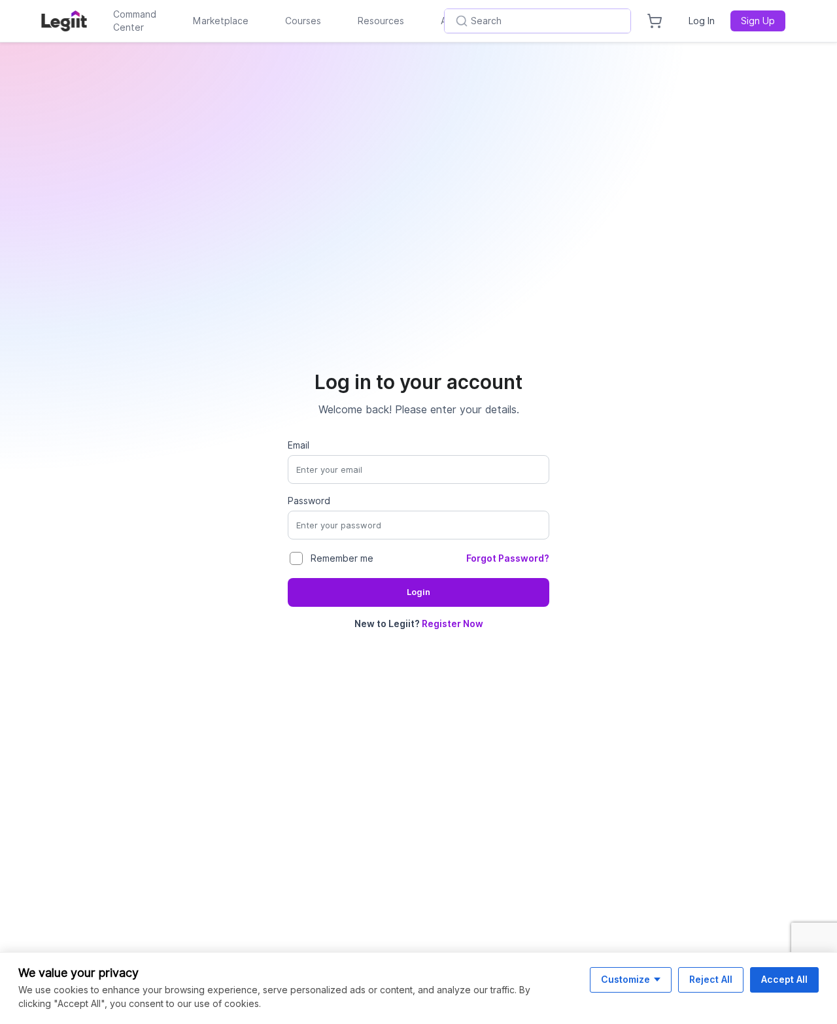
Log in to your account (418, 382)
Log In (702, 21)
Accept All (784, 979)
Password (309, 501)
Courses (303, 21)
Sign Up (758, 21)
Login (418, 592)
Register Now (452, 624)
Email (298, 445)
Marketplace (220, 21)
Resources (381, 21)
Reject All (710, 979)
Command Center (134, 21)
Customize (625, 979)
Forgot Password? (507, 558)
